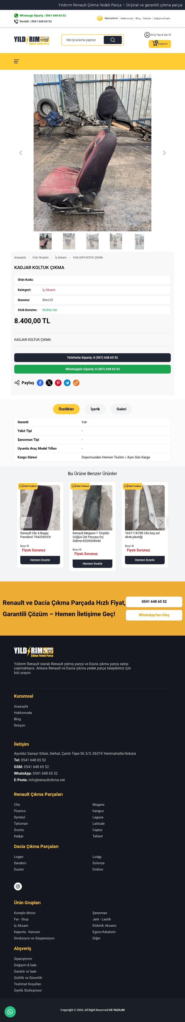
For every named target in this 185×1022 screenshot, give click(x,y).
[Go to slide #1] (45, 241)
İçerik (95, 409)
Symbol (19, 817)
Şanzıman (99, 913)
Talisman (21, 824)
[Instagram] (18, 886)
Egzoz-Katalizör (104, 932)
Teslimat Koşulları (27, 984)
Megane (98, 805)
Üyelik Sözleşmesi (28, 990)
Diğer (96, 938)
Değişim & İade (162, 18)
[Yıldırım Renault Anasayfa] (31, 40)
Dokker (97, 869)
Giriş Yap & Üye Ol (160, 34)
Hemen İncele (40, 560)
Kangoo (98, 811)
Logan (18, 857)
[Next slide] (164, 153)
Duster (19, 869)
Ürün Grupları (40, 257)
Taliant (97, 836)
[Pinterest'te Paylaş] (58, 382)
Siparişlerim (111, 18)
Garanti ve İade (25, 971)
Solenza (98, 863)
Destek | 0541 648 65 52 (36, 21)
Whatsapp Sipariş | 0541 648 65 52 (43, 15)
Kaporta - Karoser (27, 932)
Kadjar (18, 836)
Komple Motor (25, 913)
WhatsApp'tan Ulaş (154, 615)
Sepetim (163, 43)
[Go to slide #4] (116, 241)
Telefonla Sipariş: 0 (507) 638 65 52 (92, 357)
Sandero (20, 863)
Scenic (19, 830)
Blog (138, 18)
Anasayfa (20, 257)
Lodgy (97, 857)
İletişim (147, 18)
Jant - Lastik (101, 919)
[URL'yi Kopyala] (76, 382)
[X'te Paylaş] (49, 382)
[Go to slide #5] (139, 241)
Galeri (121, 409)
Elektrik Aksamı (104, 926)
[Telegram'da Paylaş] (67, 382)
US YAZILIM (117, 1010)
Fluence (20, 811)
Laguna (97, 817)
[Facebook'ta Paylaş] (40, 382)
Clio (17, 805)
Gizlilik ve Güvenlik (28, 978)
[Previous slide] (21, 153)
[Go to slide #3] (92, 241)
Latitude (98, 824)
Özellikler (66, 409)
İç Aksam (61, 257)
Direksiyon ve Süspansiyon (34, 938)
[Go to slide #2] (69, 241)
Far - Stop (21, 919)
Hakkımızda (126, 18)
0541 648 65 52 (154, 602)
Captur (97, 830)
